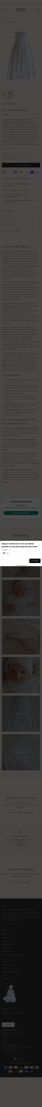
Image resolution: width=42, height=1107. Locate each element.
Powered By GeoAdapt (21, 565)
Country (5, 550)
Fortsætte (35, 561)
